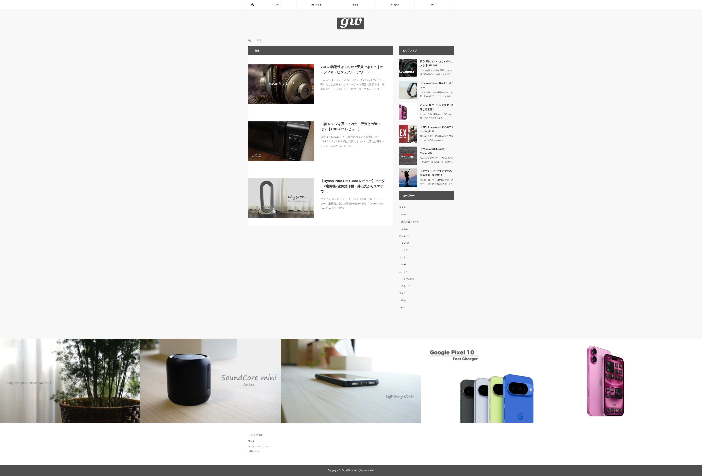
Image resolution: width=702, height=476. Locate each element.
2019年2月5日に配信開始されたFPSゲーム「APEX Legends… (436, 138)
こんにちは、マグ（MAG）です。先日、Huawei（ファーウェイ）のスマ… (436, 96)
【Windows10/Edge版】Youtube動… (433, 151)
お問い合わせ (254, 451)
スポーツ (405, 286)
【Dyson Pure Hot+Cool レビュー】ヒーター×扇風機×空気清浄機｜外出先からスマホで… (352, 186)
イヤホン (405, 243)
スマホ (277, 4)
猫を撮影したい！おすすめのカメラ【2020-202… (436, 63)
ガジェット (316, 4)
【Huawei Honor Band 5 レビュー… (436, 85)
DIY (403, 307)
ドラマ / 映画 (407, 279)
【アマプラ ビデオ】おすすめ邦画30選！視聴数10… (436, 173)
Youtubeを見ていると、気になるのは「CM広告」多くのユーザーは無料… (436, 160)
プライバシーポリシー (258, 446)
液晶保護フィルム (410, 221)
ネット (355, 4)
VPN (403, 264)
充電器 (404, 228)
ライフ (434, 4)
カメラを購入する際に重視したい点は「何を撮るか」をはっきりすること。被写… (436, 74)
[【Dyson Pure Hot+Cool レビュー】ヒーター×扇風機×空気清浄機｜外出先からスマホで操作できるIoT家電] (281, 198)
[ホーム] (252, 4)
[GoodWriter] (351, 29)
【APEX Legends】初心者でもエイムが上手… (437, 129)
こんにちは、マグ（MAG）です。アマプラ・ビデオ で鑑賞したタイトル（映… (436, 184)
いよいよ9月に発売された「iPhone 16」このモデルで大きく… (435, 116)
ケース (404, 214)
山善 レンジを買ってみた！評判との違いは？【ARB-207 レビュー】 (350, 126)
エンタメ (394, 4)
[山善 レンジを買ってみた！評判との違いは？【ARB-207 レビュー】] (281, 141)
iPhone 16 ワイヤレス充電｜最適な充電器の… (437, 107)
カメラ (404, 250)
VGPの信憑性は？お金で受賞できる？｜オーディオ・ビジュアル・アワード (351, 69)
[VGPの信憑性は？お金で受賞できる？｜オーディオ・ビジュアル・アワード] (281, 84)
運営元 (251, 441)
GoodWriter (348, 470)
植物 (403, 300)
